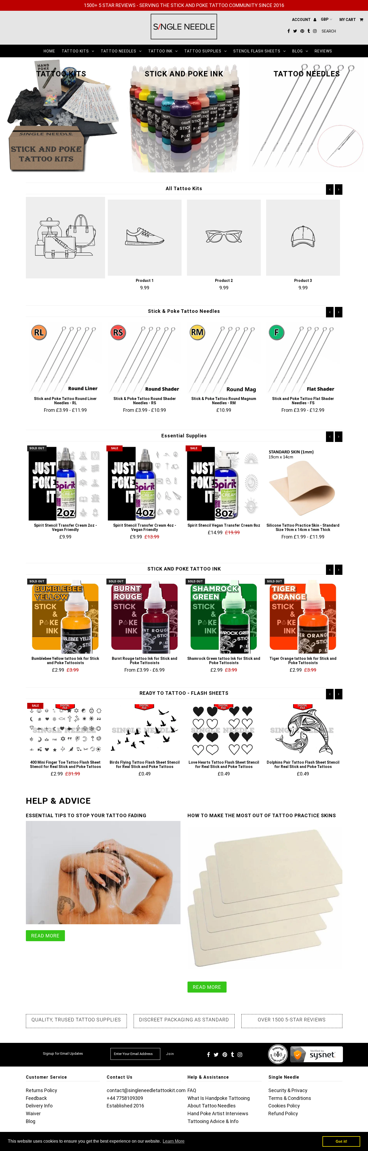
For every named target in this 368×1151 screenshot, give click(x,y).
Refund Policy (283, 1113)
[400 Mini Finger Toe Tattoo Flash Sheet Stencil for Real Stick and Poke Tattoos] (65, 730)
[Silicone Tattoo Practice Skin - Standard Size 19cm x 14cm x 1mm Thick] (303, 483)
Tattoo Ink (160, 51)
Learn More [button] (174, 1141)
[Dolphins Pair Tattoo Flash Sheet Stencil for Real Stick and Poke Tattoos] (303, 730)
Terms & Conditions (289, 1098)
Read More (45, 935)
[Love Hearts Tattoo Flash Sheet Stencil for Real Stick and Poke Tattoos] (224, 730)
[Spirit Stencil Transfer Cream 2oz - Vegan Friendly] (65, 483)
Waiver (33, 1113)
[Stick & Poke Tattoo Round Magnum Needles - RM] (224, 358)
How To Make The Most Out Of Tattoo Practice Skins (262, 815)
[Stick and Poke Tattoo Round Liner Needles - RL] (65, 358)
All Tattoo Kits (184, 188)
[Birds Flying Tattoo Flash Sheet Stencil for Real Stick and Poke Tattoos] (145, 730)
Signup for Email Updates (63, 1053)
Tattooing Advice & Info (213, 1121)
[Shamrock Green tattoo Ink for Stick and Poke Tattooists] (224, 617)
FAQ (192, 1090)
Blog (297, 51)
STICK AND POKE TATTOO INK (184, 569)
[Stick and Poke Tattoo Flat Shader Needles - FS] (303, 358)
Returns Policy (41, 1090)
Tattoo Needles (118, 51)
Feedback (36, 1098)
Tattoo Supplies (202, 51)
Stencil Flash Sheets (256, 51)
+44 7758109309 (125, 1098)
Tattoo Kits (75, 51)
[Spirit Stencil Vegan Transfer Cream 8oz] (224, 483)
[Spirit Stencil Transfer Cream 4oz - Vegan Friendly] (145, 483)
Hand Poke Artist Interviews (218, 1113)
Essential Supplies (184, 435)
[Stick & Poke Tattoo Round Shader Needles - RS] (145, 358)
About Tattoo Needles (212, 1105)
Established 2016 (125, 1105)
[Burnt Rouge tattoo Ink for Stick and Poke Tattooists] (145, 617)
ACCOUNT (301, 19)
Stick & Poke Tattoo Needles (184, 311)
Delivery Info (39, 1105)
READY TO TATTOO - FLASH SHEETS (184, 693)
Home (49, 51)
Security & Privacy (287, 1090)
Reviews (323, 51)
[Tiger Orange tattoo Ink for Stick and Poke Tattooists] (303, 617)
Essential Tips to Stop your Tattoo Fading (86, 815)
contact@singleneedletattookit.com (146, 1090)
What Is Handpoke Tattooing (219, 1098)
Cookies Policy (284, 1105)
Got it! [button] (341, 1141)
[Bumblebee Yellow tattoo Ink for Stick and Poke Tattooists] (65, 617)
